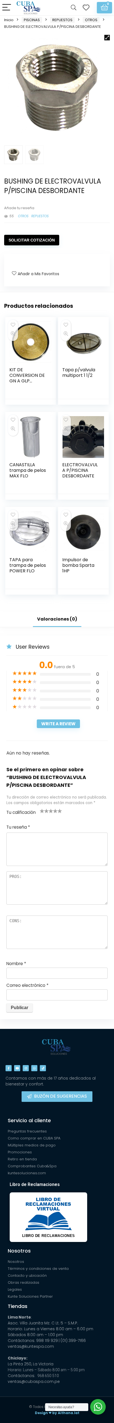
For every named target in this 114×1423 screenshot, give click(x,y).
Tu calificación (21, 812)
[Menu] (6, 7)
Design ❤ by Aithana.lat (57, 1412)
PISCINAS (32, 20)
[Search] (73, 7)
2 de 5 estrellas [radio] (44, 811)
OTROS (91, 20)
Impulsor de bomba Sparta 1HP (78, 565)
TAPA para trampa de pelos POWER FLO (27, 565)
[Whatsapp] (34, 1068)
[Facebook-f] (9, 1068)
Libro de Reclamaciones (35, 1184)
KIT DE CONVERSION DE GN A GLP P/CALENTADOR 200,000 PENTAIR (27, 381)
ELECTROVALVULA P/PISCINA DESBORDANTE (80, 470)
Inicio (9, 20)
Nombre (16, 963)
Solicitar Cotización (32, 240)
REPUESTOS (62, 20)
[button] (107, 37)
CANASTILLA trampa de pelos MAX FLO (27, 470)
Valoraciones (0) (57, 619)
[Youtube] (17, 1068)
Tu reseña (18, 827)
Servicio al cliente (29, 1120)
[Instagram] (26, 1068)
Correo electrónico (27, 985)
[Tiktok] (43, 1068)
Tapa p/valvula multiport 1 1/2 (78, 373)
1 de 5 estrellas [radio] (42, 811)
